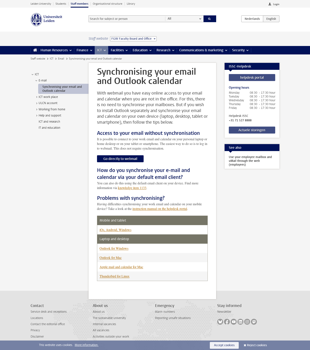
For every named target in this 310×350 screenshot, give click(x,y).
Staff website (38, 58)
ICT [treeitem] (37, 74)
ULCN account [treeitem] (48, 103)
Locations (37, 318)
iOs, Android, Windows (115, 229)
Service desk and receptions (49, 312)
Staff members (79, 3)
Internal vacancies (104, 324)
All (169, 19)
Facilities (117, 50)
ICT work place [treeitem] (48, 97)
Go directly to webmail (120, 159)
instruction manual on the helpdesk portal (159, 208)
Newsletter (224, 312)
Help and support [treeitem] (50, 116)
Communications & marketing (201, 50)
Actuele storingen (252, 130)
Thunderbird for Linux (114, 276)
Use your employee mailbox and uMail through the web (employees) (250, 161)
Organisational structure (107, 3)
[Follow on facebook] (227, 322)
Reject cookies (257, 345)
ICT (99, 50)
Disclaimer (37, 337)
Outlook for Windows (114, 248)
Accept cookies (224, 345)
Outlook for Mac (111, 257)
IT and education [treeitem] (49, 128)
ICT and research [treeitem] (49, 122)
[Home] (34, 50)
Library (131, 3)
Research (163, 50)
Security (238, 50)
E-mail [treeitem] (43, 80)
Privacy (35, 330)
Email (61, 58)
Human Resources (54, 50)
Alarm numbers (165, 312)
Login (276, 4)
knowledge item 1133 (132, 187)
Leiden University (41, 3)
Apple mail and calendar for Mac (121, 267)
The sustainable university (109, 318)
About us (99, 312)
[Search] (210, 18)
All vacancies (101, 330)
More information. (86, 345)
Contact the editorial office (48, 324)
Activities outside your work (111, 337)
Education (140, 50)
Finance (82, 50)
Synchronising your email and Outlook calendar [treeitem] (62, 89)
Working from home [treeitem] (52, 109)
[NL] (252, 18)
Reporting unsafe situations (173, 318)
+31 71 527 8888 (240, 120)
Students (60, 3)
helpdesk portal (252, 77)
